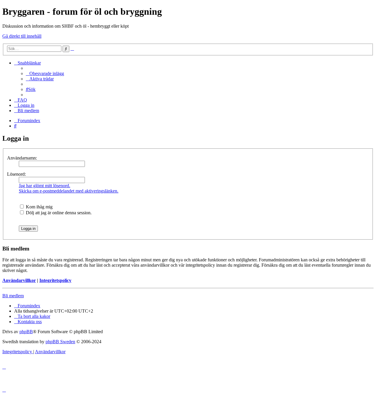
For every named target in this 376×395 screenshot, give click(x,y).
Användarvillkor (19, 280)
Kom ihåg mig (39, 206)
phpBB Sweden (60, 341)
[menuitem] (45, 73)
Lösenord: (16, 174)
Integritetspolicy (55, 280)
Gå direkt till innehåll (21, 36)
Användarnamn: (22, 157)
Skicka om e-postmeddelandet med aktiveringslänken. (68, 190)
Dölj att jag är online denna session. (58, 212)
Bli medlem (13, 295)
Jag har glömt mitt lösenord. (44, 185)
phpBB (26, 331)
